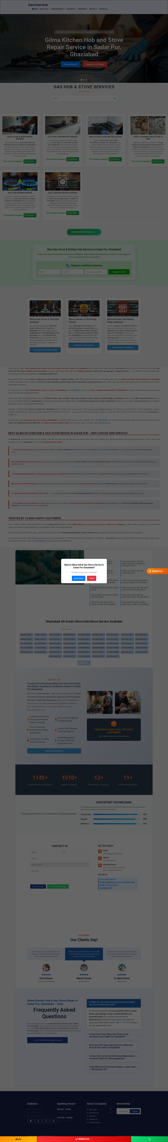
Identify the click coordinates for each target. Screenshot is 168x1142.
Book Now (78, 578)
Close (91, 578)
